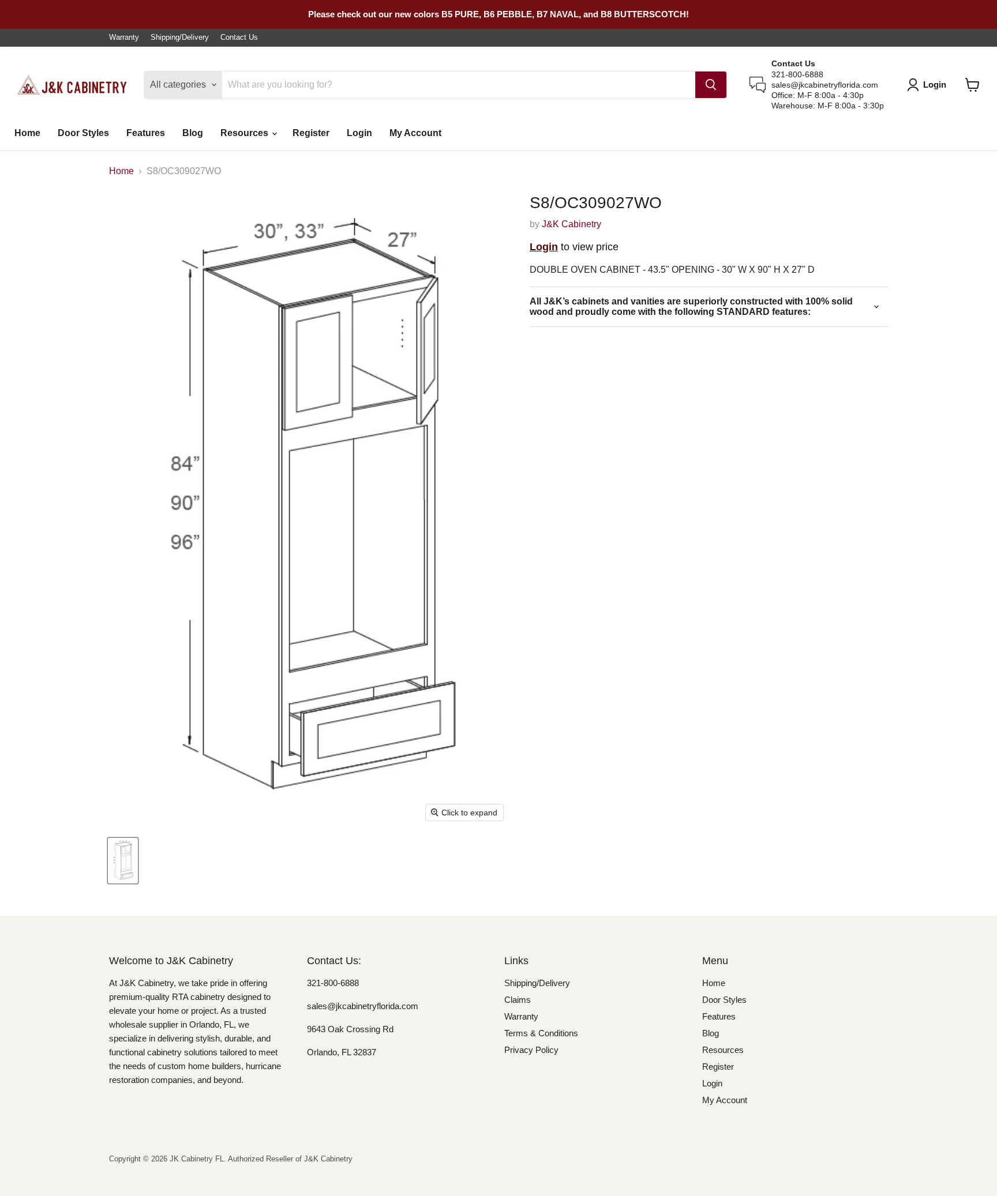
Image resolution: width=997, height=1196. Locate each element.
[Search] (710, 85)
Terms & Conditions (541, 1033)
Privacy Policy (531, 1050)
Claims (517, 1000)
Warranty (124, 37)
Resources (245, 133)
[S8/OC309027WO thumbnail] (123, 860)
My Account (415, 133)
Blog (192, 133)
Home (27, 133)
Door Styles (83, 133)
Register (311, 133)
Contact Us (239, 37)
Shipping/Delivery (180, 37)
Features (145, 133)
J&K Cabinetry (571, 224)
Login (359, 133)
